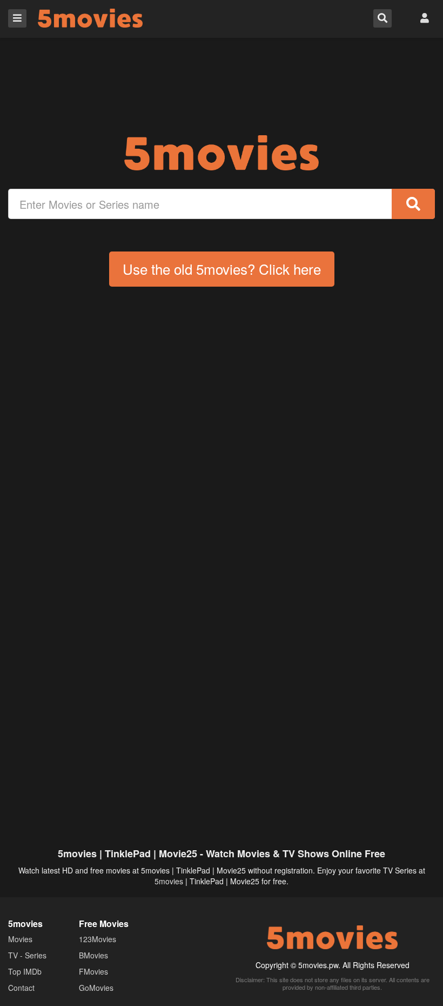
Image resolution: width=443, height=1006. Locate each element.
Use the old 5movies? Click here (222, 269)
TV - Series (27, 955)
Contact (21, 987)
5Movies (90, 18)
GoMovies (96, 987)
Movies (20, 939)
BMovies (93, 955)
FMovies (93, 971)
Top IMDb (25, 971)
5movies (169, 881)
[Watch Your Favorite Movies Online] (221, 152)
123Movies (97, 939)
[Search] (413, 204)
